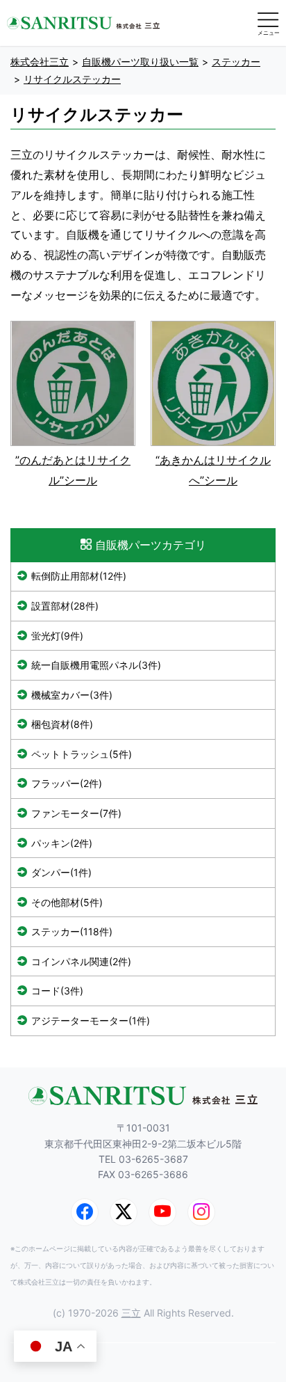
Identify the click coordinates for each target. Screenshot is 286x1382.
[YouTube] (162, 1212)
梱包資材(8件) (62, 724)
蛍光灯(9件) (57, 636)
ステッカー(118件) (71, 931)
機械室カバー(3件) (71, 695)
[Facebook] (84, 1212)
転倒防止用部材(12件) (78, 576)
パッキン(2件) (61, 843)
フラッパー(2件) (66, 783)
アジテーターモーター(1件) (90, 1020)
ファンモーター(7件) (76, 813)
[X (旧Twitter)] (123, 1212)
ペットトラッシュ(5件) (81, 754)
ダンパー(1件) (61, 872)
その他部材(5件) (67, 902)
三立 (131, 1313)
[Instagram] (201, 1212)
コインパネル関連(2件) (81, 961)
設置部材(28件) (65, 606)
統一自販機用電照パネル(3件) (96, 665)
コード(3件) (57, 990)
